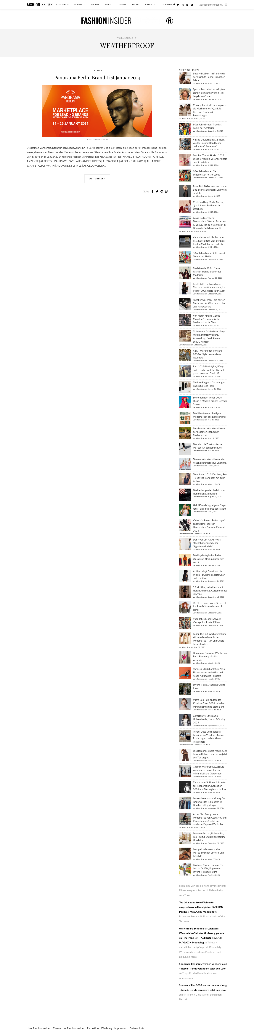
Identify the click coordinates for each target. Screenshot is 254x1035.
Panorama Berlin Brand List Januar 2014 (97, 77)
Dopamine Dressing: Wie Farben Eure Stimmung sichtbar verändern (210, 656)
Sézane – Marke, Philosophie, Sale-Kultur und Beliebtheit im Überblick (209, 837)
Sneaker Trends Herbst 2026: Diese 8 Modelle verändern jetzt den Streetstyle (210, 159)
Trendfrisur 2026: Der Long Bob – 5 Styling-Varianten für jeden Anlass (210, 478)
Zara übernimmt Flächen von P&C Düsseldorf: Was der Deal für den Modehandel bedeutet (209, 240)
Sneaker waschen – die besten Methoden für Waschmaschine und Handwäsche (209, 303)
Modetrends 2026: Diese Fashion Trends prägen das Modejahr (207, 271)
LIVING (135, 5)
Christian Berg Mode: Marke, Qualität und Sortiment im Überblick (208, 205)
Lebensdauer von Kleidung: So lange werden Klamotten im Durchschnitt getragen (209, 801)
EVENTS (95, 5)
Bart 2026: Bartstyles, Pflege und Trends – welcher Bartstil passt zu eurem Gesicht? (208, 370)
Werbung (106, 1028)
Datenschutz (137, 1028)
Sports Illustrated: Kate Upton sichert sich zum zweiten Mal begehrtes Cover (209, 93)
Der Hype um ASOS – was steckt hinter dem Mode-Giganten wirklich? (207, 543)
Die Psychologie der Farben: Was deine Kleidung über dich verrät (208, 559)
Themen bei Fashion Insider (69, 1028)
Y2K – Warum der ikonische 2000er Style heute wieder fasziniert (207, 354)
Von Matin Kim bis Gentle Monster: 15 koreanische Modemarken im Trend (206, 319)
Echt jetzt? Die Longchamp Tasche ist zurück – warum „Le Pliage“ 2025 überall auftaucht (209, 287)
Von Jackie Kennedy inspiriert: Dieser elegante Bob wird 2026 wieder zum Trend (202, 890)
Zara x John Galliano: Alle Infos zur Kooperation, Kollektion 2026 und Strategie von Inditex (209, 786)
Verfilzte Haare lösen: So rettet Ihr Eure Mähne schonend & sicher (209, 606)
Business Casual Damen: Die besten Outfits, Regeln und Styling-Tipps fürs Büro (208, 868)
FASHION (61, 5)
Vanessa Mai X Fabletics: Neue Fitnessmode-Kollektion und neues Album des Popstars (209, 672)
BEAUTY (78, 5)
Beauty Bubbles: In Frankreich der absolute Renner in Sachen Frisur (209, 77)
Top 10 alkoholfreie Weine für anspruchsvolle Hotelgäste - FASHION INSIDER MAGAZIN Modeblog (201, 907)
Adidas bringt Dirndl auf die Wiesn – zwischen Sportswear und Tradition (209, 575)
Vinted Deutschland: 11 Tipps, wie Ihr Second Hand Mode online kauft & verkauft (209, 143)
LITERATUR (166, 5)
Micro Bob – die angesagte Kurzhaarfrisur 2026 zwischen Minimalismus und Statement (209, 703)
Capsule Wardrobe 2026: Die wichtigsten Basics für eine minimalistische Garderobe (208, 770)
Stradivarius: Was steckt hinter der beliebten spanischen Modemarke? (209, 432)
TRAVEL (109, 5)
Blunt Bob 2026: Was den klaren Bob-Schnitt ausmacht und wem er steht (210, 189)
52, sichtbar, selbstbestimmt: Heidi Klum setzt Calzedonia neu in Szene (210, 590)
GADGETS (150, 5)
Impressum (120, 1028)
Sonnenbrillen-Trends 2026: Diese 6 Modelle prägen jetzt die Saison (210, 401)
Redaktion (93, 1028)
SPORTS (122, 5)
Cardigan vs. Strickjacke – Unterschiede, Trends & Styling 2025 (209, 719)
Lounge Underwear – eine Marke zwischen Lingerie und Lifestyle (208, 852)
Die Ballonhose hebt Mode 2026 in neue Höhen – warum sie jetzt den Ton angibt (210, 754)
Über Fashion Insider (39, 1028)
